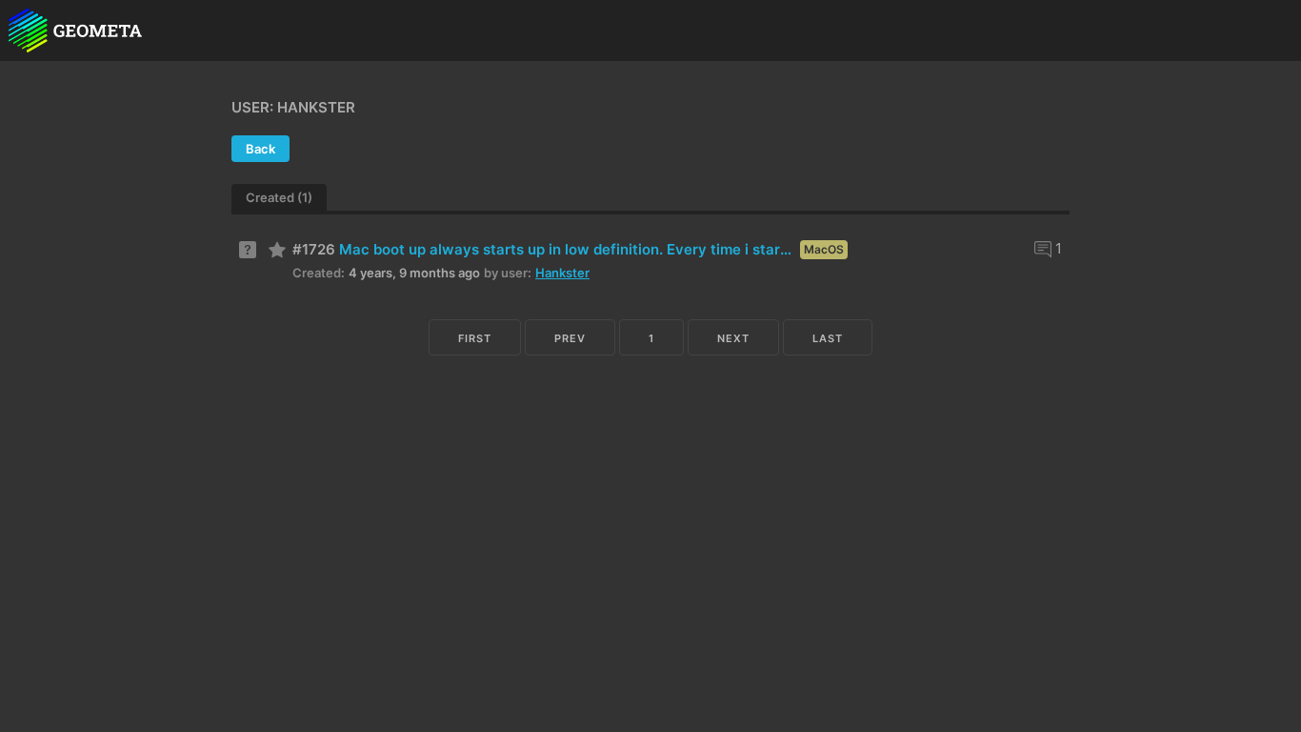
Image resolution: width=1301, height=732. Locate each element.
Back (260, 148)
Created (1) (279, 197)
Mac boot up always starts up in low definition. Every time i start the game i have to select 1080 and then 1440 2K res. (567, 249)
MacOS (824, 249)
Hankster (562, 272)
